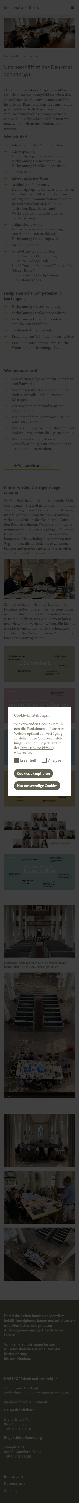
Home (8, 56)
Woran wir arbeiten (34, 465)
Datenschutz (14, 1483)
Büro (19, 56)
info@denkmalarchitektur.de (26, 1401)
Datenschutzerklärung (37, 748)
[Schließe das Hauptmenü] (72, 7)
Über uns (32, 56)
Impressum (13, 1476)
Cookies (10, 1490)
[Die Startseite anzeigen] (22, 7)
